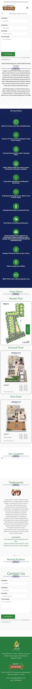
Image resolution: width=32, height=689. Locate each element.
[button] (27, 8)
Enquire (27, 329)
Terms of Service (4, 59)
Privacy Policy (26, 57)
